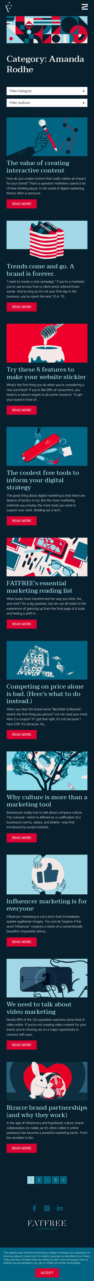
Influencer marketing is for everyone (47, 905)
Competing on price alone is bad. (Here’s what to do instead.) (45, 693)
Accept (47, 1273)
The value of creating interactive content (38, 167)
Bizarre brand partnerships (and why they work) (47, 1111)
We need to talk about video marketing (39, 1008)
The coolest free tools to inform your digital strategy (43, 480)
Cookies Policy (30, 1259)
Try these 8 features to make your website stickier (46, 373)
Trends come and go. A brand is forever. (40, 270)
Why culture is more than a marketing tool (47, 801)
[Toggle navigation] (85, 7)
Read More (21, 204)
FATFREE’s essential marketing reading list (40, 587)
